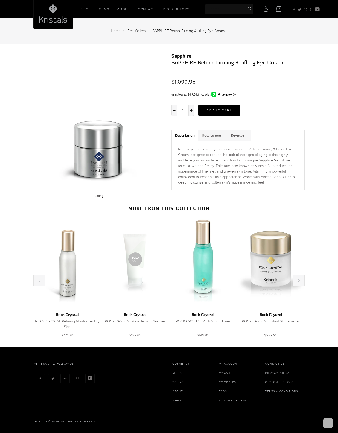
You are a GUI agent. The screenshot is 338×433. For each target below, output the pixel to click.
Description (185, 135)
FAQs (223, 391)
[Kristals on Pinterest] (311, 9)
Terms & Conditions (281, 391)
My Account (229, 363)
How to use (211, 135)
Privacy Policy (277, 372)
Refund (178, 400)
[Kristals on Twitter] (299, 9)
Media (177, 372)
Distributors (176, 9)
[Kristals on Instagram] (305, 9)
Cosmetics (181, 363)
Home (115, 31)
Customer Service (280, 382)
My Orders (227, 382)
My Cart (225, 372)
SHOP (85, 9)
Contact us (274, 363)
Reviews (237, 135)
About (123, 9)
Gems (104, 9)
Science (178, 382)
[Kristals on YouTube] (317, 9)
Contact (146, 9)
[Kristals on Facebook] (294, 9)
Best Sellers (136, 31)
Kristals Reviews (233, 400)
